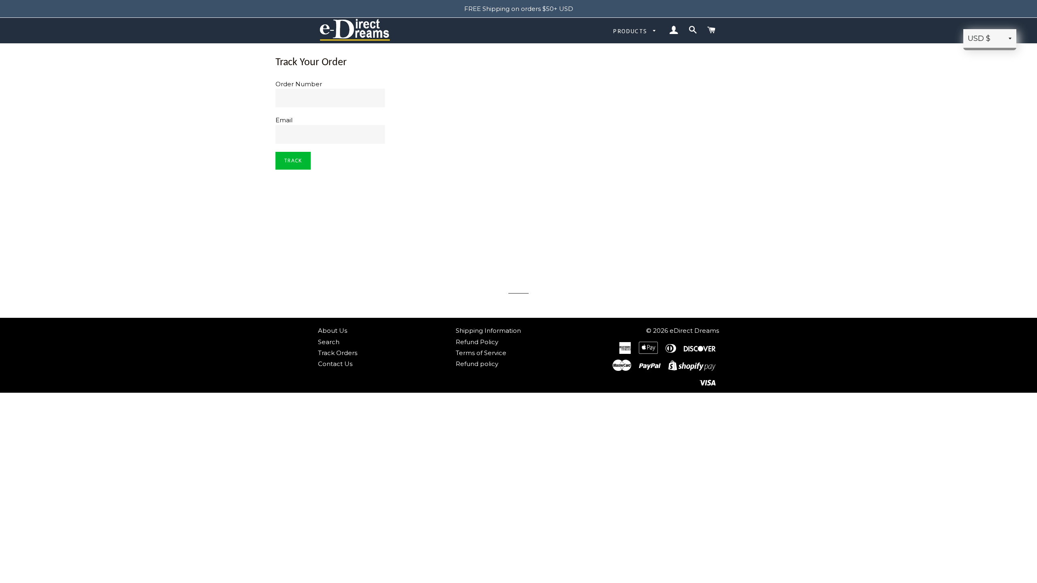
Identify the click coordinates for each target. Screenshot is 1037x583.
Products (631, 31)
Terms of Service (481, 353)
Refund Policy (477, 342)
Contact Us (335, 364)
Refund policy (477, 364)
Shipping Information (488, 330)
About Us (332, 330)
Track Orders (337, 353)
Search (328, 342)
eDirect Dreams (694, 330)
